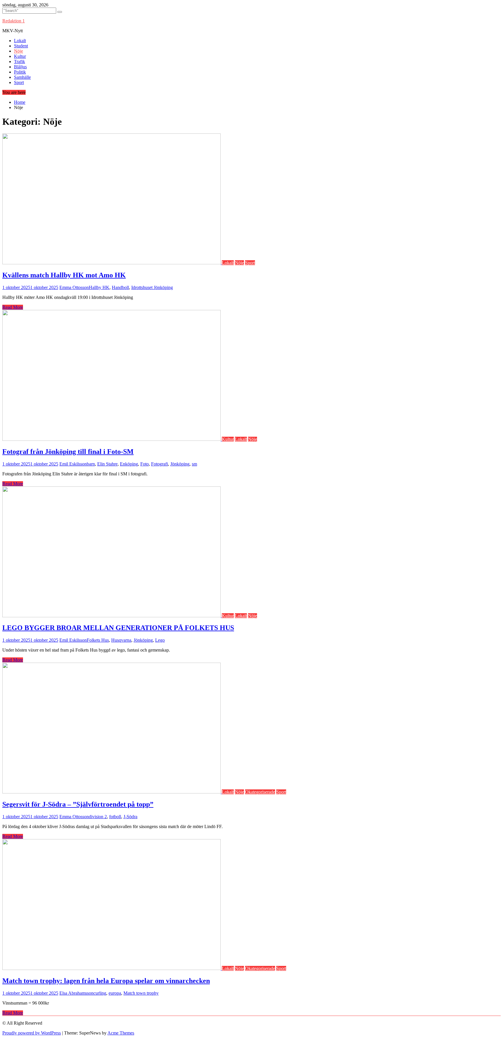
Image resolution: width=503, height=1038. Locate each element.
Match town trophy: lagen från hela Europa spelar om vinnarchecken (106, 981)
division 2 (98, 816)
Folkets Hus (98, 640)
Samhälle (22, 77)
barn (91, 463)
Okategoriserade (260, 791)
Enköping (129, 463)
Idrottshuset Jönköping (152, 287)
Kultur (20, 56)
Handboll (120, 287)
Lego (160, 640)
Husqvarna (121, 640)
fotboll (115, 816)
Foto (144, 463)
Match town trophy (141, 993)
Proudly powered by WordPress (31, 1032)
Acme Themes (120, 1032)
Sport (19, 82)
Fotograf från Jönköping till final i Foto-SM (68, 451)
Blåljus (20, 66)
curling (99, 993)
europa (115, 993)
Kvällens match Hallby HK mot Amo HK (64, 275)
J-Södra (130, 816)
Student (21, 45)
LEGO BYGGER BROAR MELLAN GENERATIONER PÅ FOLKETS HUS (118, 628)
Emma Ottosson (74, 287)
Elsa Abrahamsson (76, 993)
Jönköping (179, 463)
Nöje (18, 51)
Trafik (19, 61)
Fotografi (159, 463)
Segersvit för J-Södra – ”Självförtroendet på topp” (77, 804)
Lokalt (20, 40)
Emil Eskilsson (73, 463)
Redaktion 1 (13, 20)
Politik (20, 71)
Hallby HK (99, 287)
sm (194, 463)
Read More (12, 307)
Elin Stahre (107, 463)
